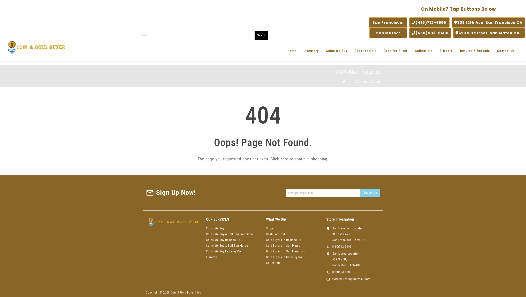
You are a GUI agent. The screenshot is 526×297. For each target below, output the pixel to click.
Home (291, 51)
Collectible (424, 51)
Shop (269, 228)
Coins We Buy (336, 51)
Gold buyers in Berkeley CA (284, 257)
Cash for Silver (396, 51)
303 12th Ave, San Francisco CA (490, 22)
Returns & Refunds (475, 51)
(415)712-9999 (431, 22)
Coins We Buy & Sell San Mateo (227, 245)
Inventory (311, 51)
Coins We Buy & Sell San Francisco (229, 234)
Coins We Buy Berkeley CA (223, 251)
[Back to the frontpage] (344, 82)
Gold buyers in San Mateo (283, 245)
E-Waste (446, 51)
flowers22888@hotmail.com (351, 279)
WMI (200, 292)
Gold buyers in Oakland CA (284, 240)
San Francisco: (388, 22)
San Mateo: (388, 33)
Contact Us (506, 51)
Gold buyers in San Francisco (286, 251)
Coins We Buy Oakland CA (223, 240)
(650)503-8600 (432, 33)
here (284, 159)
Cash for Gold (365, 51)
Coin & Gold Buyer (183, 292)
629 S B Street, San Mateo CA (491, 33)
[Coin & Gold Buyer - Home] (35, 47)
